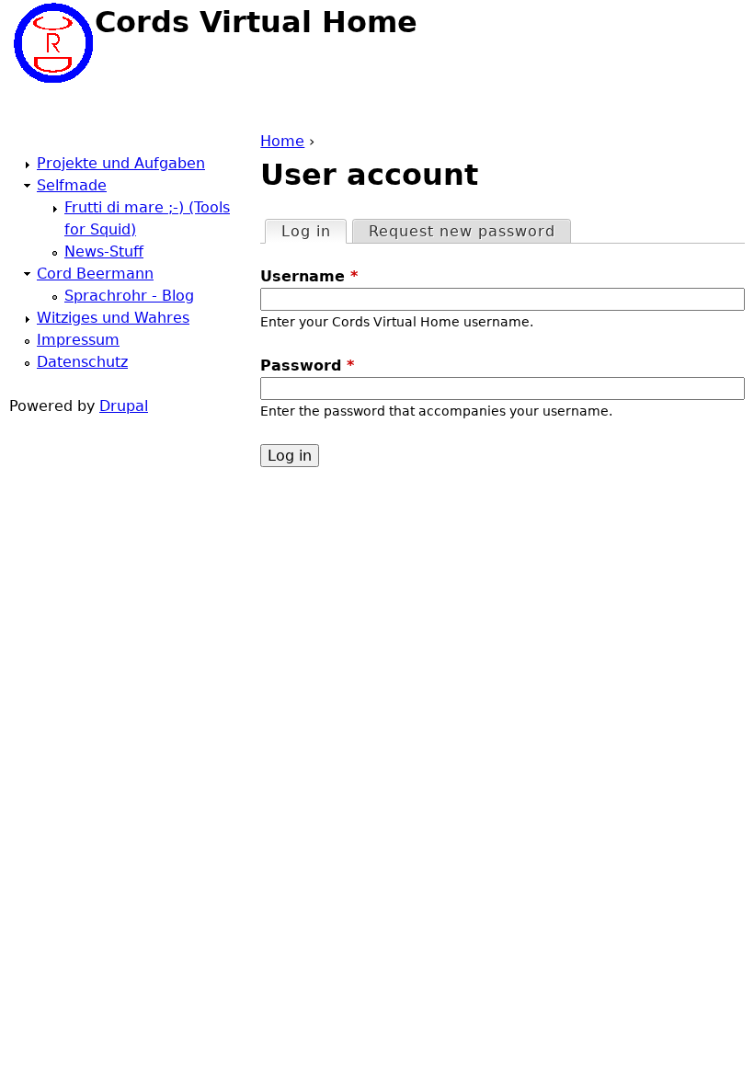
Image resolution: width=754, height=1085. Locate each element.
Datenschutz (82, 362)
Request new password (462, 231)
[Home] (52, 43)
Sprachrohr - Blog (129, 295)
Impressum (78, 339)
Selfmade (72, 185)
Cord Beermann (95, 273)
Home (282, 141)
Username (309, 276)
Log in (313, 231)
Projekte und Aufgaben (121, 163)
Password (307, 365)
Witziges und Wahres (113, 317)
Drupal (123, 406)
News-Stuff (103, 251)
